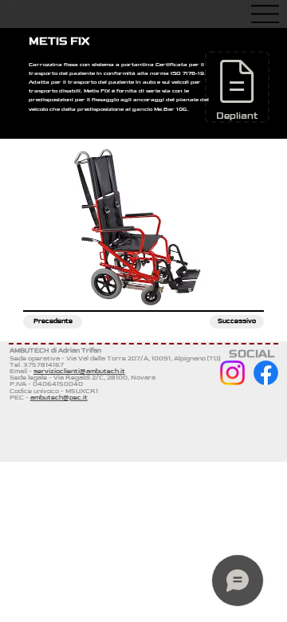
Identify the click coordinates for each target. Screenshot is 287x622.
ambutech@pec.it (59, 397)
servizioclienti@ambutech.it (79, 371)
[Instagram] (232, 372)
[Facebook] (266, 372)
